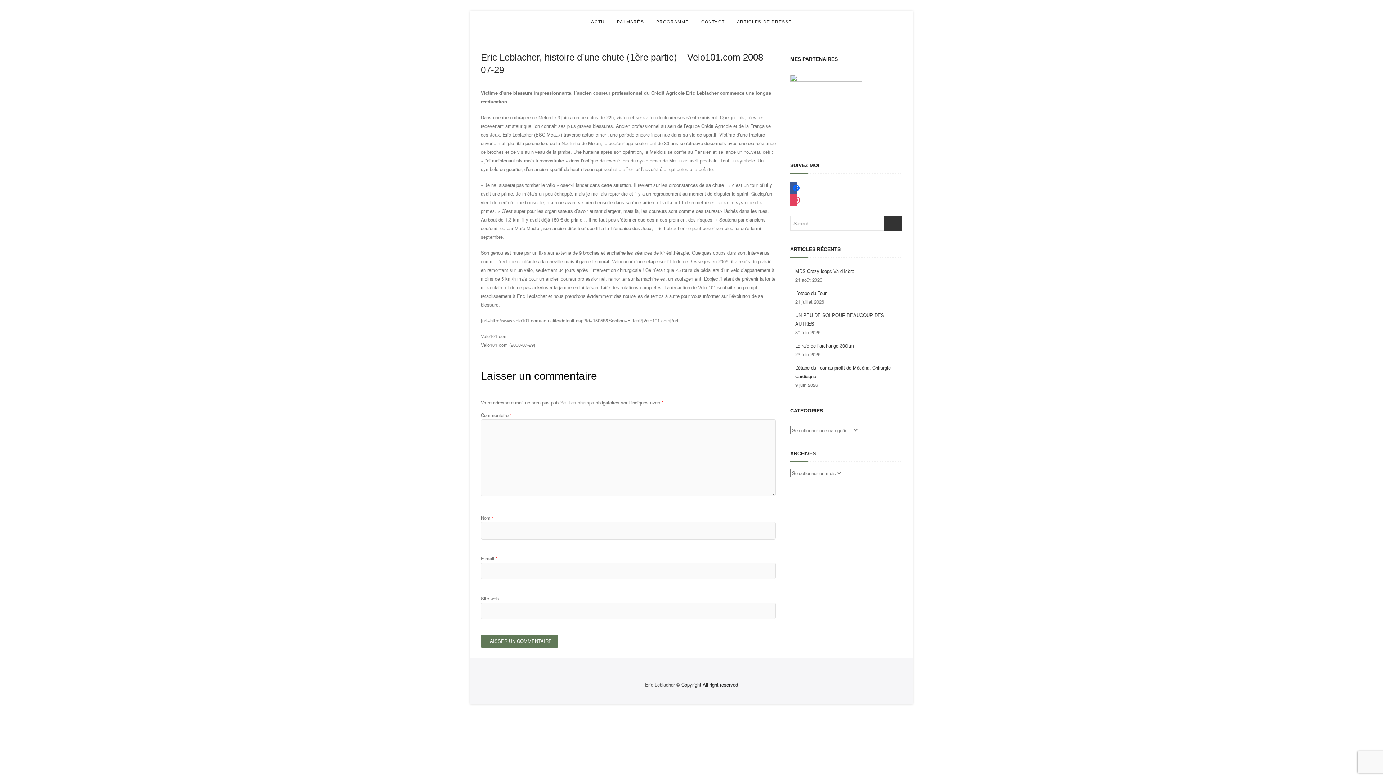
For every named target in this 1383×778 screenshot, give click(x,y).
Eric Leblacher (660, 684)
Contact (713, 21)
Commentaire (496, 415)
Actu (598, 21)
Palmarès (630, 21)
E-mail (489, 558)
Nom (487, 517)
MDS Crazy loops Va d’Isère (824, 271)
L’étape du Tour (811, 293)
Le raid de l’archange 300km (824, 345)
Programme (672, 21)
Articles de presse (764, 21)
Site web (490, 598)
